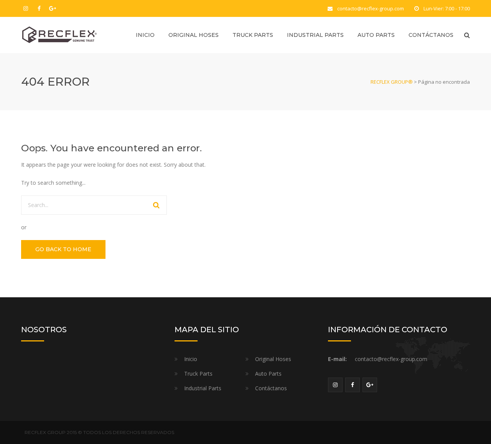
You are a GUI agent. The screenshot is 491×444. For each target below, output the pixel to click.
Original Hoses (193, 34)
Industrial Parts (315, 34)
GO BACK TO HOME (63, 249)
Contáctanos (431, 34)
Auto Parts (376, 34)
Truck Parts (252, 34)
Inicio (145, 34)
